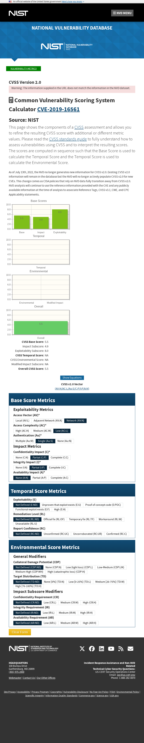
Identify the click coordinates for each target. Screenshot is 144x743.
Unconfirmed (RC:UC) (56, 534)
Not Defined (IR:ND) (27, 613)
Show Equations (72, 377)
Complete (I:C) (57, 467)
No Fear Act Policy (99, 692)
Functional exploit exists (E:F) (32, 509)
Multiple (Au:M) (25, 441)
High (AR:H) (89, 623)
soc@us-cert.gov (126, 675)
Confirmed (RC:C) (116, 534)
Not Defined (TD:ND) (28, 582)
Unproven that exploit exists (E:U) (61, 505)
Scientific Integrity (34, 695)
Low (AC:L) (62, 431)
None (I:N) (21, 467)
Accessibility (23, 692)
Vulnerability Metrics (24, 68)
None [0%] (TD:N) (54, 582)
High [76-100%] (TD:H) (28, 586)
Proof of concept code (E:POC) (103, 505)
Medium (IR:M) (67, 613)
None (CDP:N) (53, 567)
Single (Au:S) (45, 441)
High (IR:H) (86, 613)
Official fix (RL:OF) (54, 519)
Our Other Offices (46, 677)
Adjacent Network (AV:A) (48, 420)
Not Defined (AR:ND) (27, 623)
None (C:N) (22, 457)
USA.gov (114, 695)
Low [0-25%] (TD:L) (80, 582)
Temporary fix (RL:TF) (81, 519)
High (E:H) (60, 509)
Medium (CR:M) (69, 602)
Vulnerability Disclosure (75, 692)
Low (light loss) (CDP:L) (79, 567)
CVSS (79, 127)
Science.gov (102, 695)
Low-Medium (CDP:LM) (110, 567)
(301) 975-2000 (16, 672)
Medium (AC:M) (42, 431)
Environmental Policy (128, 692)
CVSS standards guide (68, 139)
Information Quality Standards (61, 695)
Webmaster (15, 678)
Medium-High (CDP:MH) (29, 572)
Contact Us (29, 678)
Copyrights (56, 692)
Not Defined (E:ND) (27, 505)
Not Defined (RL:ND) (27, 519)
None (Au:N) (64, 441)
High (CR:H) (89, 602)
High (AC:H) (22, 431)
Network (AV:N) (75, 420)
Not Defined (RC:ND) (27, 534)
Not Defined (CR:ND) (27, 602)
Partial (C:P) (39, 457)
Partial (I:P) (38, 467)
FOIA (112, 692)
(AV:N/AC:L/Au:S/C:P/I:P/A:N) (72, 389)
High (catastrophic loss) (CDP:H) (66, 572)
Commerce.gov (87, 695)
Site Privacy (10, 692)
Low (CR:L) (50, 602)
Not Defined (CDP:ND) (28, 567)
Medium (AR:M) (69, 623)
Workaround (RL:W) (110, 519)
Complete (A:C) (59, 478)
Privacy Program (40, 692)
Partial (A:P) (39, 478)
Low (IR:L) (48, 613)
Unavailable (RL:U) (26, 523)
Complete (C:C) (59, 457)
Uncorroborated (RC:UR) (87, 534)
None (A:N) (22, 478)
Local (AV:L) (22, 420)
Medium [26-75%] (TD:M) (110, 582)
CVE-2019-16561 (58, 109)
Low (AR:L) (50, 623)
